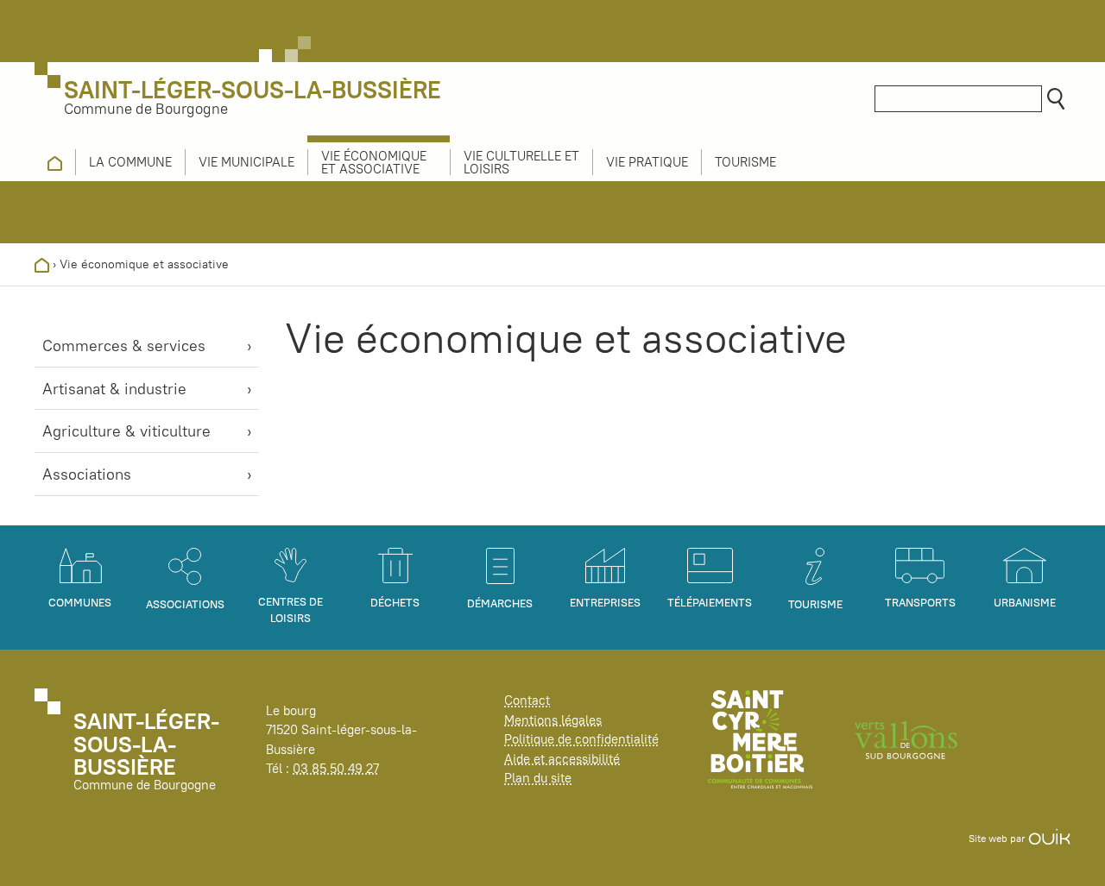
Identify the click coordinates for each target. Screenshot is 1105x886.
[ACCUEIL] (55, 162)
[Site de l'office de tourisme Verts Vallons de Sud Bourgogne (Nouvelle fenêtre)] (906, 738)
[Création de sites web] (1049, 838)
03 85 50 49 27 (336, 768)
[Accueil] (42, 264)
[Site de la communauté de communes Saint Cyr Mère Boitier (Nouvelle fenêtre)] (760, 738)
